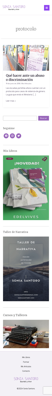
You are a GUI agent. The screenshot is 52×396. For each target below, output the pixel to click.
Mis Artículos (26, 83)
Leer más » (11, 100)
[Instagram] (12, 136)
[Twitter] (19, 136)
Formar (26, 362)
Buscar (43, 118)
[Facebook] (6, 136)
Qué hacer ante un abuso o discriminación (25, 78)
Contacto (26, 371)
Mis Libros (26, 357)
